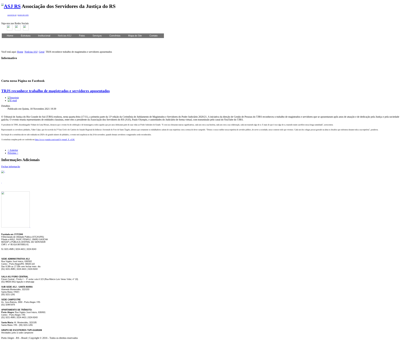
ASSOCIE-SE (11, 15)
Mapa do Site (135, 35)
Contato (153, 35)
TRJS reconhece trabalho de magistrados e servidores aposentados (55, 91)
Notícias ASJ (31, 51)
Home (10, 35)
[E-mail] (12, 100)
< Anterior (13, 150)
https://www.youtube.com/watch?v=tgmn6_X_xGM (55, 139)
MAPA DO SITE (23, 15)
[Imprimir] (13, 97)
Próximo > (13, 153)
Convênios (115, 35)
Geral (41, 51)
